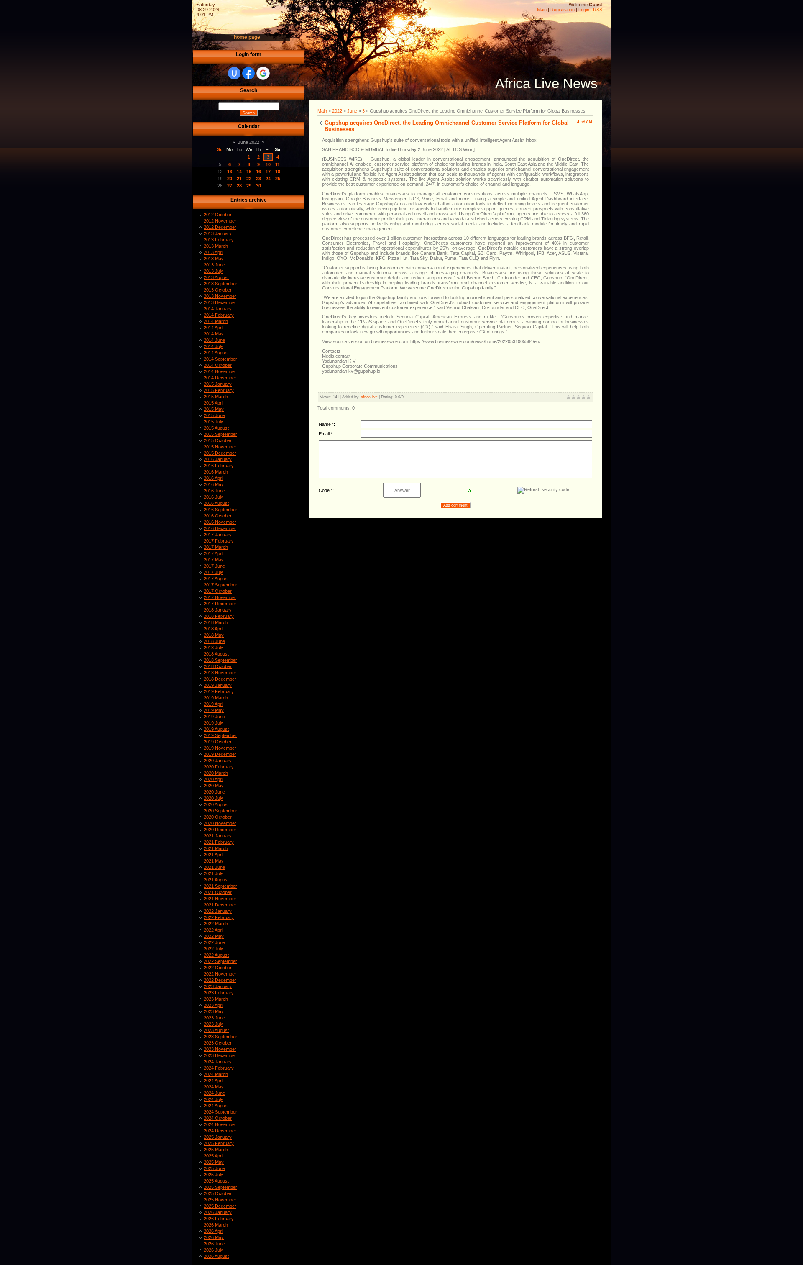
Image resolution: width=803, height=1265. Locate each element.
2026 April (213, 1231)
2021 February (219, 842)
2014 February (219, 315)
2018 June (214, 641)
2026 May (214, 1237)
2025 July (213, 1174)
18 (277, 171)
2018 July (213, 647)
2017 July (213, 572)
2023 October (218, 1042)
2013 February (219, 239)
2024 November (220, 1124)
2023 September (220, 1036)
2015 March (216, 396)
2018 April (213, 628)
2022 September (220, 961)
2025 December (220, 1206)
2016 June (214, 490)
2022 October (218, 967)
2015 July (213, 421)
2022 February (219, 917)
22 (248, 178)
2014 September (220, 358)
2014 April (213, 327)
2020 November (220, 823)
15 (248, 171)
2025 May (214, 1162)
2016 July (213, 496)
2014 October (218, 365)
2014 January (218, 308)
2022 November (220, 973)
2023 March (216, 998)
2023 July (213, 1024)
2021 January (218, 835)
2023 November (220, 1049)
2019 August (216, 729)
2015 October (218, 440)
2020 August (216, 804)
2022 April (213, 929)
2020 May (214, 785)
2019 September (220, 735)
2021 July (213, 873)
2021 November (220, 898)
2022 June (214, 942)
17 (268, 171)
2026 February (219, 1218)
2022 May (214, 936)
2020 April (213, 779)
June (352, 110)
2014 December (220, 377)
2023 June (214, 1017)
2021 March (216, 848)
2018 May (214, 635)
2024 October (218, 1118)
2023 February (219, 992)
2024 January (218, 1061)
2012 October (218, 214)
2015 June (214, 415)
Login (583, 9)
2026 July (213, 1249)
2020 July (213, 798)
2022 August (216, 955)
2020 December (220, 829)
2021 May (214, 860)
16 (258, 171)
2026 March (216, 1224)
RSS (597, 9)
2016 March (216, 471)
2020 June (214, 791)
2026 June (214, 1243)
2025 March (216, 1149)
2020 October (218, 816)
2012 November (220, 220)
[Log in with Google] (263, 73)
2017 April (213, 553)
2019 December (220, 754)
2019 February (219, 691)
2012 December (220, 227)
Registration (562, 9)
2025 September (220, 1187)
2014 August (216, 352)
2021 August (216, 879)
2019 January (218, 685)
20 (229, 178)
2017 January (218, 534)
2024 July (213, 1099)
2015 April (213, 402)
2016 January (218, 459)
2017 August (216, 578)
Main (542, 9)
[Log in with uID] (234, 73)
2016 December (220, 528)
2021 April (213, 854)
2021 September (220, 886)
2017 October (218, 591)
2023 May (214, 1011)
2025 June (214, 1168)
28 (239, 185)
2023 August (216, 1030)
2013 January (218, 233)
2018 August (216, 653)
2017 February (219, 540)
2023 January (218, 986)
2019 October (218, 741)
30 (258, 185)
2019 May (214, 710)
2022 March (216, 923)
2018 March (216, 622)
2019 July (213, 722)
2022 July (213, 948)
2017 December (220, 603)
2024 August (216, 1105)
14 (239, 171)
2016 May (214, 484)
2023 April (213, 1005)
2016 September (220, 509)
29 (248, 185)
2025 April (213, 1155)
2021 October (218, 892)
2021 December (220, 904)
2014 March (216, 321)
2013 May (214, 258)
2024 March (216, 1074)
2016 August (216, 503)
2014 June (214, 340)
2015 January (218, 384)
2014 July (213, 346)
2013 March (216, 245)
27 (229, 185)
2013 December (220, 302)
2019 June (214, 716)
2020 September (220, 810)
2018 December (220, 678)
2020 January (218, 760)
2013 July (213, 271)
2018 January (218, 609)
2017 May (214, 559)
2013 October (218, 289)
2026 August (216, 1256)
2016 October (218, 515)
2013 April (213, 252)
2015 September (220, 434)
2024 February (219, 1067)
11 (277, 164)
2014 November (220, 371)
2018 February (219, 616)
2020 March (216, 773)
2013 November (220, 296)
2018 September (220, 660)
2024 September (220, 1111)
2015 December (220, 453)
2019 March (216, 697)
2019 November (220, 747)
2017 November (220, 597)
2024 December (220, 1130)
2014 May (214, 333)
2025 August (216, 1180)
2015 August (216, 427)
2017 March (216, 547)
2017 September (220, 584)
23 (258, 178)
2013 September (220, 283)
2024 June (214, 1093)
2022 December (220, 980)
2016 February (219, 465)
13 (229, 171)
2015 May (214, 409)
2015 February (219, 390)
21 (239, 178)
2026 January (218, 1212)
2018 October (218, 666)
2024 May (214, 1086)
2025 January (218, 1137)
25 (277, 178)
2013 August (216, 277)
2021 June (214, 867)
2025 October (218, 1193)
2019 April (213, 704)
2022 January (218, 911)
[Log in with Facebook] (248, 73)
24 (268, 178)
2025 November (220, 1199)
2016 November (220, 522)
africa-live (369, 397)
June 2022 (248, 142)
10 (268, 164)
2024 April (213, 1080)
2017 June (214, 565)
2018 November (220, 672)
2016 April (213, 478)
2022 (337, 110)
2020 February (219, 766)
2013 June (214, 264)
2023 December (220, 1055)
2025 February (219, 1143)
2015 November (220, 446)
